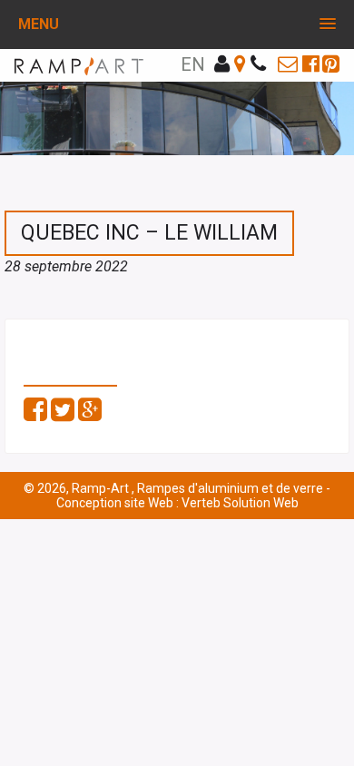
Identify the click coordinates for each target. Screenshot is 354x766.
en (193, 64)
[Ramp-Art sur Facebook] (311, 64)
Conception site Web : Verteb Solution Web (177, 503)
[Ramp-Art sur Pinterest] (330, 64)
